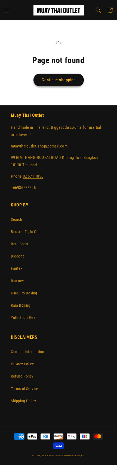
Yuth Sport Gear (24, 317)
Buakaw (17, 281)
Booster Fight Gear (26, 232)
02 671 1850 (33, 176)
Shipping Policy (23, 401)
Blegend (17, 256)
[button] (7, 10)
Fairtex (16, 268)
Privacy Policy (22, 364)
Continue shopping (59, 79)
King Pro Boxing (24, 293)
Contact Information (27, 352)
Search (16, 219)
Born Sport (19, 244)
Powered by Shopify (74, 455)
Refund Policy (22, 376)
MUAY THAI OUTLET (52, 455)
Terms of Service (24, 389)
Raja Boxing (20, 305)
